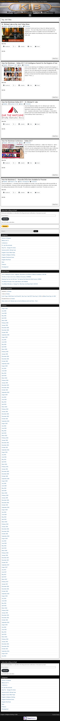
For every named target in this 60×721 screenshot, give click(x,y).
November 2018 (5, 531)
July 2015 (4, 627)
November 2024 (5, 358)
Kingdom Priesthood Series (8, 257)
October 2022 (5, 418)
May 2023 (4, 402)
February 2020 (5, 495)
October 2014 (5, 648)
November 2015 (5, 617)
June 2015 (4, 629)
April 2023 (4, 404)
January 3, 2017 (13, 65)
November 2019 (5, 502)
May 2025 (4, 344)
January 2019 (5, 526)
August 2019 (5, 509)
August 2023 (5, 394)
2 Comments (26, 65)
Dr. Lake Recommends (7, 245)
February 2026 (5, 322)
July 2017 (4, 569)
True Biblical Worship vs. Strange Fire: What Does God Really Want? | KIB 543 (20, 284)
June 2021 (4, 457)
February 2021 (5, 466)
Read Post (55, 58)
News (21, 26)
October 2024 (5, 361)
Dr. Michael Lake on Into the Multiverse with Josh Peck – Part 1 (23, 301)
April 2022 (4, 433)
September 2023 (5, 392)
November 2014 (5, 646)
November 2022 (5, 416)
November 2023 (5, 387)
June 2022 (4, 428)
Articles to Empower (6, 238)
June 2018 (4, 543)
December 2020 (5, 471)
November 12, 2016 (14, 142)
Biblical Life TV (5, 240)
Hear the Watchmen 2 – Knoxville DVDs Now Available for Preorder (24, 180)
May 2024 (4, 373)
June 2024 (4, 370)
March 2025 (4, 349)
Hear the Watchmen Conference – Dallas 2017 (17, 141)
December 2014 (5, 644)
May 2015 (4, 632)
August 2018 (5, 538)
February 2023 (5, 409)
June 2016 (4, 600)
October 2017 (5, 562)
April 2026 (4, 318)
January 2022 (5, 440)
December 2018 (5, 529)
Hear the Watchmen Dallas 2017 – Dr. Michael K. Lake (20, 102)
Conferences (5, 243)
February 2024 (5, 380)
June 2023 (4, 399)
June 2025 (4, 342)
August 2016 (5, 596)
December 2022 (5, 414)
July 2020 (4, 483)
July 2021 (4, 454)
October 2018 (5, 533)
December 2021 (5, 442)
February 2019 (5, 524)
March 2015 (4, 636)
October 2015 (5, 620)
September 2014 (5, 651)
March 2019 (4, 521)
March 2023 (4, 406)
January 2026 (5, 325)
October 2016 (5, 591)
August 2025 (5, 337)
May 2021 (4, 459)
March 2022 (4, 435)
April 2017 (4, 576)
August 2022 (5, 423)
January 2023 (5, 411)
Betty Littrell (4, 301)
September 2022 (5, 421)
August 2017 (5, 567)
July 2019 (4, 512)
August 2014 (5, 653)
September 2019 (5, 507)
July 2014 (4, 656)
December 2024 (5, 356)
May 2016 (4, 603)
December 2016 (5, 586)
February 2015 (5, 639)
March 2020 (4, 493)
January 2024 (5, 382)
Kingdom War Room (6, 259)
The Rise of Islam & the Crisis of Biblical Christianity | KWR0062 (16, 276)
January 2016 (5, 612)
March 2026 (4, 320)
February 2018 (5, 552)
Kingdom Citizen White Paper (8, 252)
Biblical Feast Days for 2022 (49, 296)
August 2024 (5, 366)
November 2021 (5, 445)
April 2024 (4, 375)
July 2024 (4, 368)
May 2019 (4, 517)
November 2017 (5, 560)
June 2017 (4, 572)
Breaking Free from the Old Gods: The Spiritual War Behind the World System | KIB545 (21, 279)
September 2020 (5, 478)
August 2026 (5, 308)
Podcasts (4, 264)
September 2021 (5, 449)
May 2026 (4, 315)
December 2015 (5, 615)
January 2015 (5, 641)
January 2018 (5, 555)
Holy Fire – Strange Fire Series (9, 247)
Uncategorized (25, 181)
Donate (9, 291)
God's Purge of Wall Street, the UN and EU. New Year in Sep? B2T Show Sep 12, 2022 (21, 296)
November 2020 (5, 473)
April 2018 (4, 548)
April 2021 (4, 461)
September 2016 (5, 593)
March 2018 (4, 550)
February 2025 (5, 351)
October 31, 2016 (13, 181)
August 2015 (5, 624)
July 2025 (4, 339)
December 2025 (5, 327)
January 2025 (5, 354)
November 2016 (5, 588)
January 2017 (5, 584)
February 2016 (5, 610)
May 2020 (4, 488)
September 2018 (5, 536)
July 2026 (4, 311)
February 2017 (5, 581)
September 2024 (5, 363)
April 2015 (4, 634)
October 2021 (5, 447)
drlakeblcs (5, 26)
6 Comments (27, 26)
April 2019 (4, 519)
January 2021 (5, 469)
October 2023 (5, 390)
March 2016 (4, 608)
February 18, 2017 (14, 26)
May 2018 (4, 545)
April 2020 (4, 490)
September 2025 (5, 334)
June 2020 (4, 485)
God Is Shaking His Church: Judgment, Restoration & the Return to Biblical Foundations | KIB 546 (24, 274)
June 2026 (4, 313)
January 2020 (5, 497)
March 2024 (4, 378)
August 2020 (5, 481)
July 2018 (4, 541)
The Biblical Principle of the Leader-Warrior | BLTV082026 (15, 281)
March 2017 (4, 579)
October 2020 (5, 476)
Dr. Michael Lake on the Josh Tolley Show (15, 24)
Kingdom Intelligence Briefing (9, 1)
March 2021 (4, 464)
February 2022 (5, 437)
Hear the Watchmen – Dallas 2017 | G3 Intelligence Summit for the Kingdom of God (29, 63)
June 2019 (4, 514)
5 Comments (28, 104)
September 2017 (5, 565)
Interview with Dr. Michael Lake (9, 250)
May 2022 (4, 430)
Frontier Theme (55, 714)
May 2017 (4, 574)
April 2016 (4, 605)
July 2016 (4, 598)
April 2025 (4, 346)
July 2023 (4, 397)
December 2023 (5, 385)
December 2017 (5, 557)
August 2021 (5, 452)
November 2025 (5, 330)
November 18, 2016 (14, 104)
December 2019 (5, 500)
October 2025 (5, 332)
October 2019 (5, 505)
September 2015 (5, 622)
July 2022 (4, 426)
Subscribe (5, 219)
